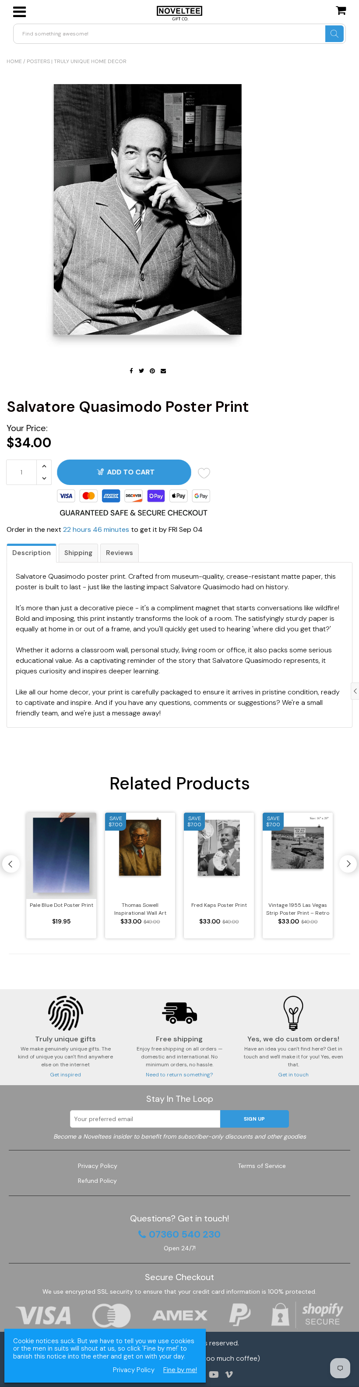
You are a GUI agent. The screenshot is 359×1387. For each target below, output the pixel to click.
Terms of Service (262, 1166)
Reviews (119, 552)
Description (31, 552)
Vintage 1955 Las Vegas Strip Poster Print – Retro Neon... (297, 909)
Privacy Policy (97, 1166)
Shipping (78, 552)
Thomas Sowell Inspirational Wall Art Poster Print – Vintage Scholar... (140, 909)
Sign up (254, 1118)
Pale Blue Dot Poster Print (61, 905)
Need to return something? (179, 1074)
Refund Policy (97, 1181)
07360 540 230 (185, 1234)
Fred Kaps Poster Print (219, 905)
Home (14, 61)
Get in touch (293, 1074)
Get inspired (65, 1074)
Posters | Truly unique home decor (77, 61)
